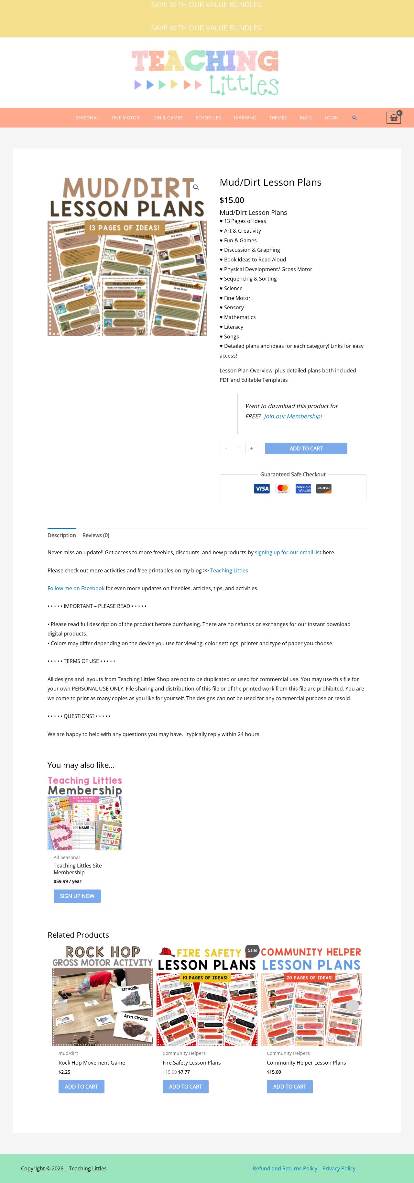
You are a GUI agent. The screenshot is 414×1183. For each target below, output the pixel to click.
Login (332, 118)
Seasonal (87, 118)
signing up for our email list (288, 552)
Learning (245, 118)
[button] (354, 118)
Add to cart (306, 448)
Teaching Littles (229, 570)
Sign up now (77, 896)
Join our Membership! (293, 416)
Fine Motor (125, 118)
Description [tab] (62, 535)
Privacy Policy (338, 1168)
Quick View (85, 844)
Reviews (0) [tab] (95, 535)
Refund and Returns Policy (285, 1168)
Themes (278, 118)
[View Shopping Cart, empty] (394, 118)
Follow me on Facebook (76, 588)
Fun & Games (167, 118)
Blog (306, 118)
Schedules (208, 118)
